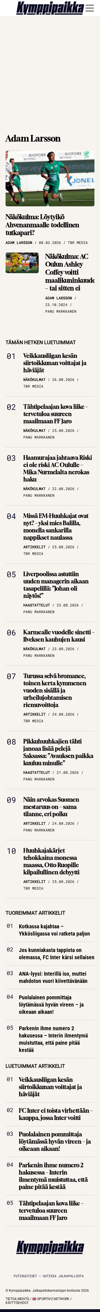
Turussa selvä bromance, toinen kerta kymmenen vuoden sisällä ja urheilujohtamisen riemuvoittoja (54, 690)
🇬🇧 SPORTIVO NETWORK (50, 1299)
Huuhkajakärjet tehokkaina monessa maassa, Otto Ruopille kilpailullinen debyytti (51, 861)
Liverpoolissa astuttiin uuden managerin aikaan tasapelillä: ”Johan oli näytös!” (56, 585)
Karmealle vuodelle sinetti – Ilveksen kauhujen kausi (58, 636)
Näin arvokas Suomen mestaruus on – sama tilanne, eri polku (51, 806)
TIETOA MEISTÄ (17, 1299)
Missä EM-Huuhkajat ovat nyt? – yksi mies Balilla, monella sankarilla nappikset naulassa (56, 526)
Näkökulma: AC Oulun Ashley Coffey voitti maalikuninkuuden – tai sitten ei (72, 272)
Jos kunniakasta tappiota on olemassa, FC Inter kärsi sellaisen (56, 954)
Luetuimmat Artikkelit (35, 1066)
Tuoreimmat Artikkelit (35, 913)
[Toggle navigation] (90, 8)
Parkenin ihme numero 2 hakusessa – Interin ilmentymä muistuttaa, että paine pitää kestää (53, 1039)
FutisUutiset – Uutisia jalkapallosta (49, 1276)
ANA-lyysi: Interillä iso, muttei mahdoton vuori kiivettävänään (53, 978)
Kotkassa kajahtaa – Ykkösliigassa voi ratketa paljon (54, 930)
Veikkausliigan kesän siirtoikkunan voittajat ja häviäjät (54, 363)
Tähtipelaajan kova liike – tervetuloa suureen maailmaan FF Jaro (55, 414)
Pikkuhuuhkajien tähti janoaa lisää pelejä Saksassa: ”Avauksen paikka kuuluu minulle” (58, 752)
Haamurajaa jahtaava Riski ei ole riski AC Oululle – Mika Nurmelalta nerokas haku (57, 468)
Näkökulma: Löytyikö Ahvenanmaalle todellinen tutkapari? (42, 224)
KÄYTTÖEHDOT (17, 1303)
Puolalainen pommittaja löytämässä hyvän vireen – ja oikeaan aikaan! (51, 1004)
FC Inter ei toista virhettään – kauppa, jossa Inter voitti (56, 1114)
